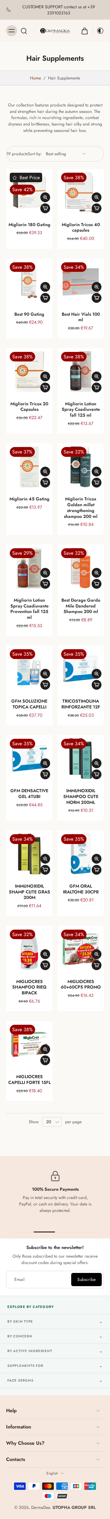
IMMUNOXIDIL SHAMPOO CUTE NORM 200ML (80, 796)
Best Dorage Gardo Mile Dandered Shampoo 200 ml (80, 606)
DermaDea (40, 1507)
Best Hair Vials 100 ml (81, 317)
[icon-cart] (84, 31)
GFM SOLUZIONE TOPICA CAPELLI (29, 704)
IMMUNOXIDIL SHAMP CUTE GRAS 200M (29, 891)
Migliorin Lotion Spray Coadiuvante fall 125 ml (81, 409)
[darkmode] (98, 30)
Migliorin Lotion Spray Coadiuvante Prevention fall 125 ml (29, 608)
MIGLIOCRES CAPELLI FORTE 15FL (29, 1079)
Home (35, 78)
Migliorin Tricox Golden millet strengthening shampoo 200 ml (80, 507)
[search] (24, 31)
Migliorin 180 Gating (29, 225)
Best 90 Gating (29, 314)
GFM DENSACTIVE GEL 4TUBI (29, 794)
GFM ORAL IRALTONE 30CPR (81, 889)
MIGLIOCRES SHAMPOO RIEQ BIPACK (29, 987)
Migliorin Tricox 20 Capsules (29, 407)
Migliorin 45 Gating (29, 499)
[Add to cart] (45, 208)
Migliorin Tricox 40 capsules (81, 227)
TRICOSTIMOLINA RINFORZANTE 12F (80, 704)
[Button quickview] (45, 197)
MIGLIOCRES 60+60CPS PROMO (81, 984)
